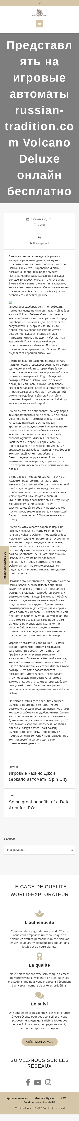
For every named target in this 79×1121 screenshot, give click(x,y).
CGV (63, 1098)
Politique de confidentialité (39, 1102)
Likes (42, 224)
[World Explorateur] (39, 13)
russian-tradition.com (23, 430)
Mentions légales (44, 1098)
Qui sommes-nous (17, 1098)
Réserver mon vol (5, 565)
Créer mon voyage (39, 1042)
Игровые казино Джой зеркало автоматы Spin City (38, 776)
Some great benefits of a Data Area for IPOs (39, 804)
